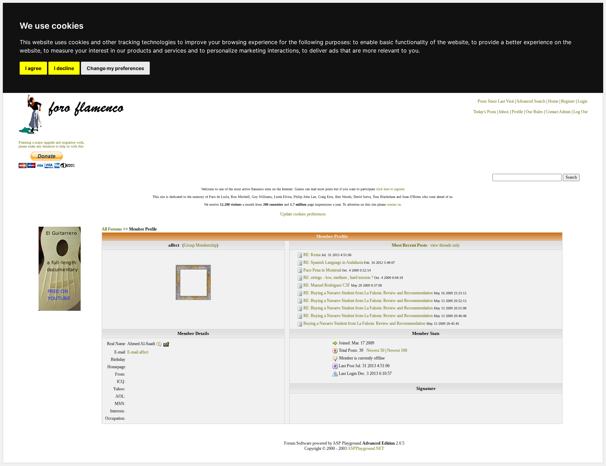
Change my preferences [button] (115, 68)
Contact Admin (558, 111)
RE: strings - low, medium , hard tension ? (338, 277)
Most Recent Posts (409, 245)
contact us (394, 204)
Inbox (504, 111)
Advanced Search (530, 101)
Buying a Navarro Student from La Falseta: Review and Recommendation (364, 323)
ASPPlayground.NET (366, 448)
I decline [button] (64, 68)
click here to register (390, 189)
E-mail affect (137, 352)
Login (582, 101)
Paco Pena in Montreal (322, 270)
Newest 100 (397, 350)
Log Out (580, 111)
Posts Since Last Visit (496, 101)
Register (568, 101)
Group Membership (200, 245)
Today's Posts (484, 111)
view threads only (445, 245)
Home (553, 101)
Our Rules (534, 111)
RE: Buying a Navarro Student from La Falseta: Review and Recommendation (368, 292)
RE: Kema (312, 254)
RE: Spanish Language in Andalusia (333, 262)
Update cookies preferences (303, 214)
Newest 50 (375, 350)
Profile (517, 111)
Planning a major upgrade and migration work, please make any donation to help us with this (52, 144)
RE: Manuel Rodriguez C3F (326, 285)
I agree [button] (33, 68)
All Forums (112, 229)
